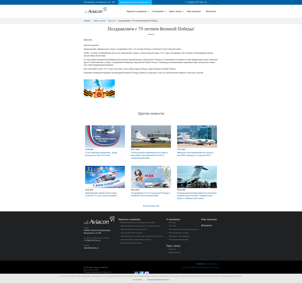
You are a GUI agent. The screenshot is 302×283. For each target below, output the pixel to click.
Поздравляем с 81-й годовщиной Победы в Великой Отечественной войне (150, 194)
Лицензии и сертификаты (179, 236)
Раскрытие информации (179, 239)
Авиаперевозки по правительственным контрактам (142, 236)
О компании (158, 11)
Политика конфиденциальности (158, 279)
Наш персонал (194, 11)
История (172, 222)
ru (216, 2)
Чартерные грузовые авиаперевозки (184, 229)
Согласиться (137, 279)
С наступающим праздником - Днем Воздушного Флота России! (101, 154)
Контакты (211, 11)
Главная (87, 21)
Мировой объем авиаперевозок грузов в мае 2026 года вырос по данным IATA (195, 154)
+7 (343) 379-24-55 (196, 2)
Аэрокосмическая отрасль (132, 233)
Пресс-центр (175, 11)
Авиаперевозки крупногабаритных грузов (138, 222)
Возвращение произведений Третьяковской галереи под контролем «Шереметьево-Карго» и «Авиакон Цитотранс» (196, 195)
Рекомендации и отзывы (179, 233)
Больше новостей (151, 206)
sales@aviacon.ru (91, 248)
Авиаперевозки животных (131, 243)
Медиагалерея (175, 252)
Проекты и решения (137, 11)
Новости (112, 21)
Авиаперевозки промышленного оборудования (140, 226)
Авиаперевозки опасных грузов (133, 229)
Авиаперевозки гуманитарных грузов (136, 239)
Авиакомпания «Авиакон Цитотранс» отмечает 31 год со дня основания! (101, 194)
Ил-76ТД (172, 226)
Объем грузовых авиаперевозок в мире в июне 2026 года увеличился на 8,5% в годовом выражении (149, 155)
